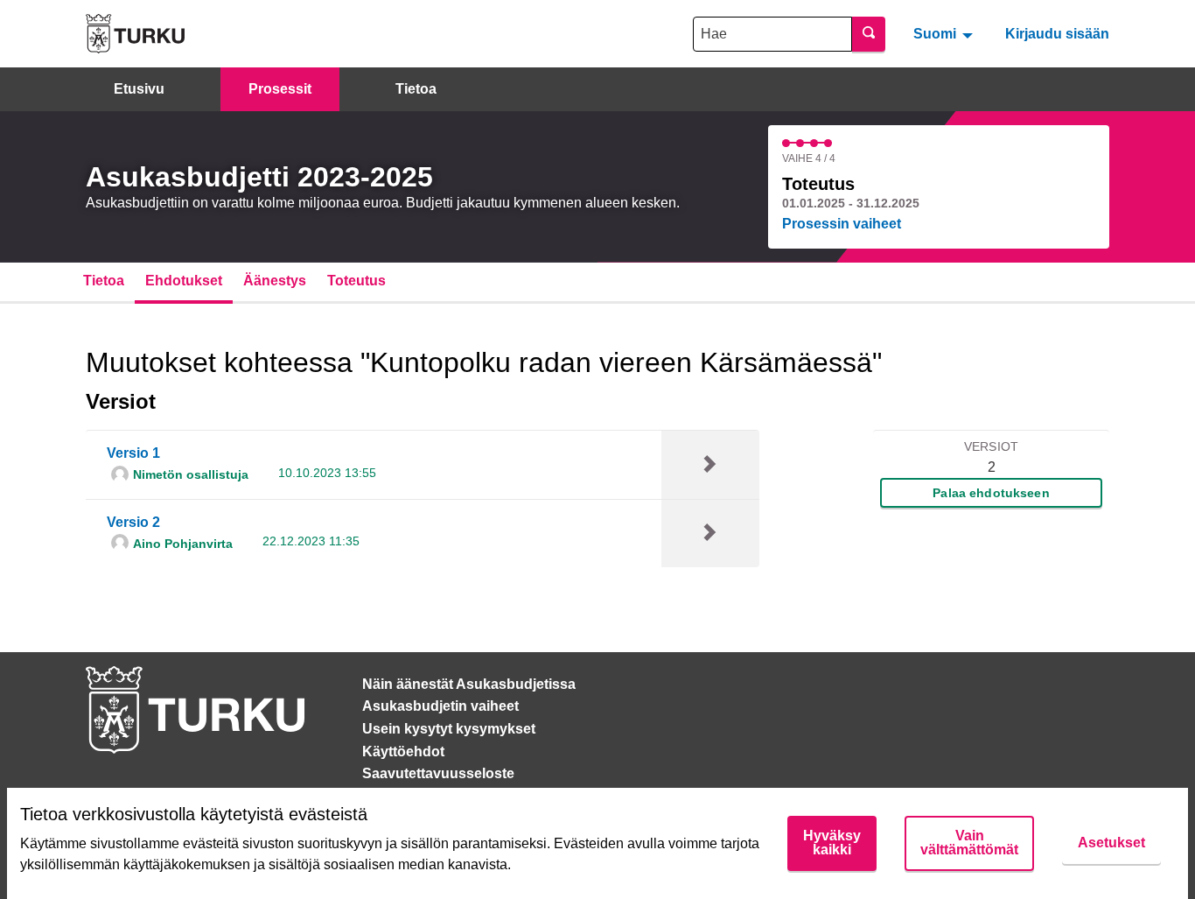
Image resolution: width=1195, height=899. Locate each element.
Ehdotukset (183, 280)
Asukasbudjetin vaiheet (440, 706)
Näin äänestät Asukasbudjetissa (469, 684)
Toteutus (356, 280)
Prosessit (279, 88)
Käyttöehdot (403, 751)
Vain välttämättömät (969, 842)
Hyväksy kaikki (832, 842)
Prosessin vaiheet (841, 223)
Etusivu (139, 88)
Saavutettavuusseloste (438, 773)
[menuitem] (945, 33)
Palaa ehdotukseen (991, 493)
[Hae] (868, 34)
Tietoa (416, 88)
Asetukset (1111, 842)
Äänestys (274, 280)
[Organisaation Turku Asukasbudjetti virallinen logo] (135, 33)
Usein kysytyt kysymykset (448, 728)
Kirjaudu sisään (1057, 33)
